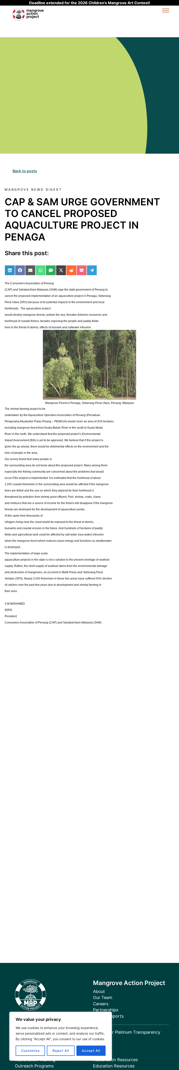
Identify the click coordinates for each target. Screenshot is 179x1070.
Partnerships (105, 1009)
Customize (30, 1051)
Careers (100, 1003)
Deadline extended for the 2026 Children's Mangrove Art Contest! (89, 2)
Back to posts (25, 171)
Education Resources (113, 1065)
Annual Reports (108, 1016)
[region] (60, 1036)
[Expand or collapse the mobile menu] (166, 11)
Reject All (60, 1051)
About (99, 991)
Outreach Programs (34, 1065)
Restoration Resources (115, 1059)
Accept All (91, 1051)
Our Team (102, 997)
